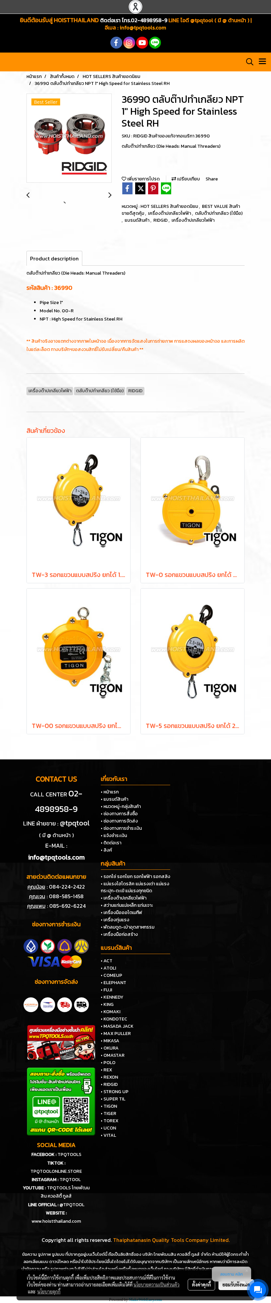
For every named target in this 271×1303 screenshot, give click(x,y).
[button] (247, 61)
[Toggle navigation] (262, 62)
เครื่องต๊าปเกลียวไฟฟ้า (170, 213)
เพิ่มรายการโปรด (143, 178)
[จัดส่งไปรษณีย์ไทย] (47, 1004)
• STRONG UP (115, 1091)
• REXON (109, 1077)
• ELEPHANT (113, 982)
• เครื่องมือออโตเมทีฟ (121, 912)
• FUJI (106, 989)
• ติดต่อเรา (111, 842)
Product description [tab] (54, 258)
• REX (106, 1069)
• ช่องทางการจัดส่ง (119, 821)
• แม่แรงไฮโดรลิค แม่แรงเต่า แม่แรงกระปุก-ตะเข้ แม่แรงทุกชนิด (135, 887)
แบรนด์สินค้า (137, 220)
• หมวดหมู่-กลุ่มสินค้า (121, 806)
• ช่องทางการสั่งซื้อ (119, 813)
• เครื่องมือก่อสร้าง (119, 934)
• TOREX (109, 1120)
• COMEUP (111, 975)
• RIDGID (109, 1084)
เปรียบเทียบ (188, 178)
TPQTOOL (70, 1179)
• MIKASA (110, 1040)
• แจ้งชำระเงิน (114, 835)
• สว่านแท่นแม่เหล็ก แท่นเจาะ (127, 905)
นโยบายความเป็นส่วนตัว (156, 1284)
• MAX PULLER (116, 1033)
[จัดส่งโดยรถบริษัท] (64, 1004)
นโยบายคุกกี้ (48, 1291)
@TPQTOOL (71, 1204)
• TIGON (109, 1106)
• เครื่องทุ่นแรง (115, 919)
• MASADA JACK (117, 1026)
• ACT (106, 960)
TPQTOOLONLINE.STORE (56, 1171)
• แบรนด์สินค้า (114, 799)
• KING (107, 1004)
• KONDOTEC (114, 1019)
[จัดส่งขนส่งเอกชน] (81, 1004)
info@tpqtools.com (143, 27)
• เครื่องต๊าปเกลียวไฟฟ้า (123, 898)
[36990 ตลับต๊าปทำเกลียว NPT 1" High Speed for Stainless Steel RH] (69, 138)
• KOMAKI (110, 1011)
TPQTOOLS (69, 1154)
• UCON (108, 1128)
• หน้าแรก (110, 791)
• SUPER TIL (113, 1098)
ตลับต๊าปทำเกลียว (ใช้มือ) (219, 213)
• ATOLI (108, 968)
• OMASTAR (113, 1055)
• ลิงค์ (106, 850)
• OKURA (110, 1048)
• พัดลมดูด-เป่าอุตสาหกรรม (127, 927)
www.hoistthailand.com (56, 1221)
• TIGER (108, 1113)
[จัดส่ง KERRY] (30, 1004)
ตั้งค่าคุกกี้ (201, 1284)
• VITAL (108, 1135)
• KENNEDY (112, 997)
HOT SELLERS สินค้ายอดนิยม (169, 206)
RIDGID (161, 220)
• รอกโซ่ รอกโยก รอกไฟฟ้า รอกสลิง (135, 876)
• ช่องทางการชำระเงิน (121, 828)
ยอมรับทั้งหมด (236, 1284)
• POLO (108, 1062)
